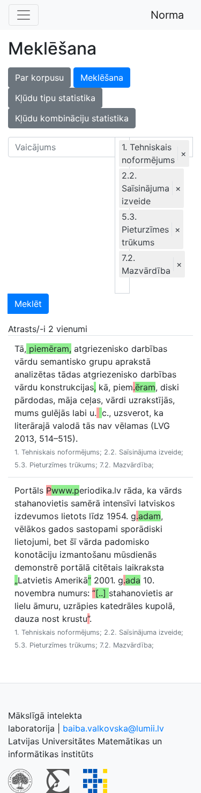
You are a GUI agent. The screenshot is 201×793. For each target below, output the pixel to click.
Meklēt (28, 303)
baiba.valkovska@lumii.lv (113, 728)
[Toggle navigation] (24, 15)
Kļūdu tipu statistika (55, 98)
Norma (167, 15)
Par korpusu (39, 77)
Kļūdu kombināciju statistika (72, 118)
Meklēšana (101, 77)
